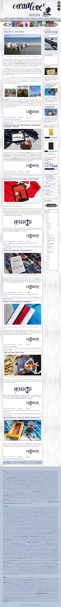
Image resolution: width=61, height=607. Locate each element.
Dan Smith (50, 522)
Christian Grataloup (21, 520)
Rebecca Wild (28, 560)
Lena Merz (37, 546)
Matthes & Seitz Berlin (26, 590)
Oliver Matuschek (40, 557)
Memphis (51, 487)
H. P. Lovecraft (28, 530)
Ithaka (16, 483)
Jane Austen (15, 534)
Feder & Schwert (47, 585)
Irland (49, 481)
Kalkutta (37, 483)
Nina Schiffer (11, 557)
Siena (48, 495)
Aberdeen (8, 472)
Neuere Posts (7, 462)
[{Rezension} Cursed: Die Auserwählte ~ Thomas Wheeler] (23, 236)
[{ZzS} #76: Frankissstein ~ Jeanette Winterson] (23, 287)
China (26, 476)
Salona (41, 494)
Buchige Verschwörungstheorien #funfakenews (18, 301)
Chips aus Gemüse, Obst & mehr (14, 352)
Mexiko (4, 488)
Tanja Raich (38, 569)
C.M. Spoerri (35, 517)
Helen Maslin (18, 532)
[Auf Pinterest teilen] (30, 117)
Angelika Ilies (14, 512)
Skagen (56, 495)
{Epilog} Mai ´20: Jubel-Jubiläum (14, 32)
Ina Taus (8, 533)
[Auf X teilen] (28, 117)
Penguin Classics (33, 591)
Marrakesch (33, 487)
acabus (10, 597)
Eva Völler (22, 528)
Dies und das (15, 458)
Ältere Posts (39, 462)
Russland (21, 494)
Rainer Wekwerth (14, 560)
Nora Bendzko (29, 557)
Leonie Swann (53, 546)
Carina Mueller (52, 517)
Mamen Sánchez (16, 549)
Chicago (19, 476)
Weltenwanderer (48, 186)
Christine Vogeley (18, 521)
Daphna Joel (18, 524)
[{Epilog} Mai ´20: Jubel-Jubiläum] (23, 112)
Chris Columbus (49, 518)
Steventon (28, 497)
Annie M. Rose (41, 513)
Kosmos (44, 589)
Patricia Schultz (26, 558)
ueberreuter (56, 600)
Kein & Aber (25, 275)
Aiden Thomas (21, 508)
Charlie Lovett (35, 518)
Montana (12, 488)
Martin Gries (29, 550)
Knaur (40, 589)
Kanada (41, 483)
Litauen (19, 485)
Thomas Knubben (38, 570)
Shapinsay (38, 495)
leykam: (20, 600)
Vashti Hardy (56, 571)
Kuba (33, 484)
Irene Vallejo (33, 533)
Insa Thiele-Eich (27, 533)
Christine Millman (9, 521)
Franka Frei (41, 529)
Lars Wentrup (50, 545)
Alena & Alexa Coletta (29, 508)
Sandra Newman (40, 563)
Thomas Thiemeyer (45, 570)
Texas (57, 497)
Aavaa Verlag (5, 579)
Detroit (8, 477)
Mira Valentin (21, 554)
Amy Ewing (34, 510)
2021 (47, 220)
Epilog (14, 119)
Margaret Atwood (47, 549)
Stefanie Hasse (45, 566)
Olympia (4, 491)
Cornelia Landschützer (27, 522)
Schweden (13, 495)
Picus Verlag (52, 591)
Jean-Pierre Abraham (50, 534)
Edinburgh (53, 477)
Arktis (49, 472)
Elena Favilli (25, 525)
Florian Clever (23, 529)
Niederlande (17, 489)
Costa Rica (40, 476)
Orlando (21, 491)
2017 (47, 264)
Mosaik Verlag (40, 590)
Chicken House (19, 582)
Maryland (46, 487)
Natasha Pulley (8, 556)
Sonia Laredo (11, 566)
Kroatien (30, 484)
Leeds (56, 484)
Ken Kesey (51, 542)
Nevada (55, 488)
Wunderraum (50, 596)
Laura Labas (6, 546)
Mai (47, 233)
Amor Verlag (18, 579)
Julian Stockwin (16, 540)
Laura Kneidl (55, 545)
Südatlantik (48, 497)
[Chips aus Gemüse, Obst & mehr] (23, 403)
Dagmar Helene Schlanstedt (36, 522)
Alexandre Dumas (41, 509)
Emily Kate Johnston (35, 526)
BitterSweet (27, 580)
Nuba (51, 489)
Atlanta (4, 473)
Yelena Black (54, 573)
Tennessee (53, 497)
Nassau (47, 488)
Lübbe (15, 590)
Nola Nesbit (24, 557)
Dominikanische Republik (25, 477)
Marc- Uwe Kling (40, 549)
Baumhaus (9, 580)
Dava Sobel (33, 524)
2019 (47, 261)
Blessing (38, 580)
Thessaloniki (10, 498)
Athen (56, 472)
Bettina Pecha (56, 516)
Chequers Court (14, 476)
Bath (40, 473)
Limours (12, 485)
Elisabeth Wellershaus (37, 525)
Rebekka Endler (36, 560)
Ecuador (48, 477)
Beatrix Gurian (22, 516)
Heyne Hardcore (24, 587)
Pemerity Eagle (43, 558)
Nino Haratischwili (18, 557)
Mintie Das (15, 554)
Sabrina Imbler (18, 563)
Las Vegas (45, 484)
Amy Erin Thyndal (27, 510)
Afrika (16, 472)
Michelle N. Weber (47, 553)
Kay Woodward (45, 542)
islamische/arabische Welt (9, 503)
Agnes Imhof (16, 508)
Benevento (21, 580)
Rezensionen (32, 243)
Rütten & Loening (25, 593)
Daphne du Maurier (25, 524)
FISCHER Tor (23, 243)
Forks (43, 479)
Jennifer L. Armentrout (29, 536)
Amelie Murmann (18, 510)
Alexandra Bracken (6, 509)
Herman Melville (35, 532)
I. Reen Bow (52, 532)
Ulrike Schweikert (39, 571)
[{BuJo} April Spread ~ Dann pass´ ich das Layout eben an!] (23, 451)
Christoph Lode (26, 521)
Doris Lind (9, 525)
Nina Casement (5, 557)
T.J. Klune (15, 569)
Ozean (35, 491)
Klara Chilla (18, 545)
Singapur (52, 495)
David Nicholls (44, 524)
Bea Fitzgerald (16, 516)
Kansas (46, 483)
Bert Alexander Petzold (37, 516)
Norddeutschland (26, 489)
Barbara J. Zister (9, 516)
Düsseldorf (44, 477)
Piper (57, 591)
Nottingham (47, 489)
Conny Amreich (54, 521)
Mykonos (34, 488)
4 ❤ (7, 410)
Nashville (43, 488)
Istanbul (7, 483)
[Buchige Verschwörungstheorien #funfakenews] (23, 339)
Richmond (8, 494)
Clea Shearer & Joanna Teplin (46, 521)
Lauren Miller (24, 546)
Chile (23, 476)
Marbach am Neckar (17, 487)
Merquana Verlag (34, 590)
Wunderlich (45, 596)
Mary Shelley (13, 552)
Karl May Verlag (12, 589)
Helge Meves (29, 532)
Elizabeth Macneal (44, 525)
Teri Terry (31, 570)
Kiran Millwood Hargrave (11, 545)
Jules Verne (41, 539)
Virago (7, 596)
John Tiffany (49, 538)
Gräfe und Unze (36, 586)
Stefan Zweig (39, 566)
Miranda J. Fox (27, 554)
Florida (37, 479)
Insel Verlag (54, 587)
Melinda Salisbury (13, 553)
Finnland (28, 479)
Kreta (26, 484)
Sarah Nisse (6, 565)
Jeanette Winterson (18, 275)
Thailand (5, 498)
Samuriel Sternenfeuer (25, 563)
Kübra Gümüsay (25, 545)
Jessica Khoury (9, 538)
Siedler (49, 593)
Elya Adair (18, 526)
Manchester (4, 487)
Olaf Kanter (35, 557)
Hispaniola (10, 481)
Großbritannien (22, 480)
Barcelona (33, 473)
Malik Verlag (19, 590)
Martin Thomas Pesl (46, 550)
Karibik (50, 483)
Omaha (8, 491)
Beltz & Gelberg (15, 580)
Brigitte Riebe (18, 517)
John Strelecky (43, 538)
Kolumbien (16, 484)
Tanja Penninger (31, 569)
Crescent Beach (46, 476)
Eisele (56, 583)
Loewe (5, 590)
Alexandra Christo (13, 509)
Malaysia (50, 485)
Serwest (31, 495)
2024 (47, 216)
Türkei (56, 498)
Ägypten (19, 503)
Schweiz (18, 495)
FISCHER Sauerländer (27, 585)
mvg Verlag (36, 600)
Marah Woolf (34, 549)
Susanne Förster (35, 567)
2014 (47, 268)
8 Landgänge (20, 408)
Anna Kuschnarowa (53, 512)
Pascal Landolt (9, 558)
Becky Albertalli (29, 516)
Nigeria (21, 489)
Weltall (9, 501)
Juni (47, 232)
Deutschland (13, 477)
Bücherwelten (9, 119)
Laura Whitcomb (12, 546)
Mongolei (8, 488)
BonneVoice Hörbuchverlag (53, 580)
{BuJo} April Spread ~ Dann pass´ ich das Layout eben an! (22, 417)
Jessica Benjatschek (51, 536)
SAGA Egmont (32, 593)
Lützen (38, 485)
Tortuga (26, 498)
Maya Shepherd (5, 553)
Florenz (32, 479)
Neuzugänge (18, 119)
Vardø (29, 500)
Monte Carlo (17, 488)
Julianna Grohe (30, 540)
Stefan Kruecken (32, 566)
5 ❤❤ (10, 243)
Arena (39, 579)
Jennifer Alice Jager (17, 536)
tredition (52, 600)
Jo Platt (23, 538)
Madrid (42, 485)
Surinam (35, 497)
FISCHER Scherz (35, 585)
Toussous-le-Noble (31, 498)
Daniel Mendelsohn (6, 524)
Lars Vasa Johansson (43, 545)
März (47, 256)
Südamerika (43, 497)
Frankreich (48, 479)
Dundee (34, 477)
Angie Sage (20, 512)
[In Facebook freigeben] (29, 117)
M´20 (28, 243)
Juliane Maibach (23, 540)
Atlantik (8, 473)
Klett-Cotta (36, 589)
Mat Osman (38, 552)
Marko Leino (24, 550)
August (48, 229)
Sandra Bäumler (34, 563)
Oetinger (46, 590)
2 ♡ (7, 243)
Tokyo (14, 498)
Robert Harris (13, 562)
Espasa (12, 585)
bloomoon (51, 597)
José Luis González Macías (21, 539)
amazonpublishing (15, 597)
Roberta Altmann (20, 562)
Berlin (55, 473)
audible (26, 597)
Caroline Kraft (23, 518)
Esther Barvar (5, 528)
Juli (47, 230)
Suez (32, 497)
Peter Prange (49, 558)
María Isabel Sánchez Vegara (30, 552)
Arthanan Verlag (46, 579)
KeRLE (18, 589)
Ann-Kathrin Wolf (38, 512)
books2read (56, 597)
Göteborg (33, 480)
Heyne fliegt (30, 587)
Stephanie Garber (6, 567)
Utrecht (17, 500)
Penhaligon (47, 591)
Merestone (55, 487)
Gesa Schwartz (5, 530)
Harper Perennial (14, 587)
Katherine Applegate (22, 542)
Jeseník (27, 483)
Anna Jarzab (46, 512)
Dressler (25, 583)
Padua (41, 491)
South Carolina (5, 497)
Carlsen (5, 582)
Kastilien (4, 484)
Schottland (6, 495)
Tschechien (51, 498)
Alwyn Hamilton (10, 510)
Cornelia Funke (20, 522)
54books (47, 182)
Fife (24, 479)
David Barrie (38, 524)
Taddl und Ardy (20, 569)
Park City (53, 491)
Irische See (44, 481)
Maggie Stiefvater (9, 549)
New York (10, 489)
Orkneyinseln (16, 491)
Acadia (13, 472)
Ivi (57, 587)
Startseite (23, 462)
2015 (47, 267)
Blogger (38, 604)
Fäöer (53, 479)
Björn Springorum (7, 517)
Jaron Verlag (6, 589)
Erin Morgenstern (48, 526)
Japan (23, 483)
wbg (5, 602)
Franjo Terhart (36, 529)
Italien (11, 483)
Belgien (47, 473)
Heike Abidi (5, 532)
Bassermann (31, 376)
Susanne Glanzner (43, 567)
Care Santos (45, 517)
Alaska (20, 472)
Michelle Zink (54, 553)
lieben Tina (34, 381)
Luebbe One (10, 590)
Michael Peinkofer (33, 553)
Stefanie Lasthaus (54, 566)
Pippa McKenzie (5, 560)
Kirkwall (11, 484)
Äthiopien (24, 503)
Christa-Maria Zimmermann (13, 520)
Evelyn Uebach (35, 528)
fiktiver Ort (51, 502)
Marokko (28, 487)
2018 (47, 262)
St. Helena (23, 497)
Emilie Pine (28, 526)
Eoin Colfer (41, 526)
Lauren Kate (18, 546)
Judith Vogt (36, 539)
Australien (18, 473)
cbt (22, 598)
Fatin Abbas (56, 528)
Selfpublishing (40, 593)
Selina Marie (17, 565)
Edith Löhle (20, 525)
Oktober (48, 226)
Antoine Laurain (55, 513)
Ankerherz (34, 579)
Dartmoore (55, 476)
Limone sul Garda (6, 485)
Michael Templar (40, 553)
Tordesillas (22, 498)
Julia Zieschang (9, 540)
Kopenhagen (21, 484)
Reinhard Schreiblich (44, 560)
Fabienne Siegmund (49, 528)
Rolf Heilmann (26, 562)
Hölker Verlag (48, 587)
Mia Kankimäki (20, 553)
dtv (30, 598)
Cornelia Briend (13, 522)
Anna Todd (17, 513)
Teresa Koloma (11, 570)
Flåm (40, 479)
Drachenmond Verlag (13, 583)
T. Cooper (10, 569)
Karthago (55, 483)
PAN (10, 591)
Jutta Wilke (42, 540)
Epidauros (13, 479)
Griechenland (14, 480)
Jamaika (19, 483)
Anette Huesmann (8, 512)
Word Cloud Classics (29, 596)
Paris (48, 491)
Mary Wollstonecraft (20, 552)
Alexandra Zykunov (34, 509)
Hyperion (43, 587)
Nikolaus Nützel (42, 556)
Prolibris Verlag (6, 593)
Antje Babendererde (48, 513)
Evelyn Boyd (28, 528)
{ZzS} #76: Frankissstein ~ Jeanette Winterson (18, 250)
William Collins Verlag (20, 596)
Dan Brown (45, 522)
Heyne (19, 587)
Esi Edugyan (55, 526)
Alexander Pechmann (38, 508)
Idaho (26, 481)
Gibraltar (4, 480)
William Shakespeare (35, 573)
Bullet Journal (9, 458)
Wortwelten (27, 173)
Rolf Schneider (32, 562)
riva (40, 600)
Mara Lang (28, 549)
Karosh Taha (53, 540)
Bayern (43, 473)
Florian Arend (17, 529)
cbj (13, 598)
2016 (47, 265)
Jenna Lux (9, 536)
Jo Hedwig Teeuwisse (16, 538)
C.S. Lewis (40, 517)
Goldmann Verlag (25, 586)
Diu (18, 477)
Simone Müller (51, 565)
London (27, 485)
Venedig (32, 500)
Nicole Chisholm (34, 556)
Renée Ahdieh (51, 560)
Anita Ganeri (31, 512)
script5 (48, 600)
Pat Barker (14, 558)
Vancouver (25, 500)
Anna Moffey (5, 513)
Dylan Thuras (15, 525)
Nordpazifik (37, 489)
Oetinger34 (52, 590)
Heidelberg (55, 480)
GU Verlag (13, 586)
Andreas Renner (51, 510)
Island (53, 481)
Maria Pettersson (6, 550)
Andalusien (39, 472)
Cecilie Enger (28, 518)
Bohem (46, 580)
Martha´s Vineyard (39, 487)
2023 (47, 217)
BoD (43, 580)
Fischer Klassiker (54, 585)
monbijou (31, 600)
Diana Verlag (56, 582)
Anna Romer (12, 513)
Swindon (39, 497)
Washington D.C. (54, 500)
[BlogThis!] (27, 117)
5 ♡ (9, 410)
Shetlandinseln (44, 495)
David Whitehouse (51, 524)
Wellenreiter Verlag (12, 596)
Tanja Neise (25, 569)
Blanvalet (34, 580)
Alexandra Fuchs (27, 509)
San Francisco (51, 494)
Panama (45, 491)
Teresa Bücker (6, 570)
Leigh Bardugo (31, 546)
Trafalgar (37, 498)
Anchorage (34, 472)
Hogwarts (14, 481)
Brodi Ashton (25, 517)
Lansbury (40, 484)
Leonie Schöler (47, 546)
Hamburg (38, 480)
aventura (42, 597)
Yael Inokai (49, 573)
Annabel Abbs (22, 513)
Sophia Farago (18, 566)
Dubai (31, 477)
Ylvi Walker (5, 574)
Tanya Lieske (56, 569)
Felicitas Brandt (6, 529)
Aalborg (4, 472)
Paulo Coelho (37, 558)
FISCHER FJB (17, 585)
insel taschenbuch (14, 600)
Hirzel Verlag (37, 587)
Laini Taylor (31, 545)
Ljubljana (22, 485)
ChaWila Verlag (13, 582)
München (38, 488)
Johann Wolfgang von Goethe (35, 538)
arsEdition (21, 597)
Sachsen (29, 494)
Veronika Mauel (6, 573)
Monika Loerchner (43, 554)
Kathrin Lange (30, 542)
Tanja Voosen (43, 569)
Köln (36, 484)
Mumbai (30, 488)
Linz (15, 485)
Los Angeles (34, 485)
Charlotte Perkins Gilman (42, 518)
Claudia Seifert (37, 521)
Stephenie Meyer (21, 567)
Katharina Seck (14, 542)
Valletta (21, 500)
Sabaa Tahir (7, 563)
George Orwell (54, 529)
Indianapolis (30, 481)
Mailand (46, 485)
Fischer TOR (22, 203)
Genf (56, 479)
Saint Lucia (33, 494)
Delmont (4, 477)
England (19, 243)
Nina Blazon (54, 556)
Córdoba (51, 476)
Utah (14, 500)
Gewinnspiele (21, 173)
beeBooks (46, 597)
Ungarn (10, 500)
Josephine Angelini (6, 539)
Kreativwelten (21, 458)
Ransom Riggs (22, 560)
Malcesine (55, 485)
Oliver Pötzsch (47, 557)
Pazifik (57, 491)
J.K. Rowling (47, 533)
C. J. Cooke (30, 517)
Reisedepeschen (18, 593)
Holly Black (41, 532)
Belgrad (51, 473)
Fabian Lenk (42, 528)
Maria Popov (12, 550)
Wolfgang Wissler (43, 573)
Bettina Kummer (50, 516)
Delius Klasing (50, 582)
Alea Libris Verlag (11, 579)
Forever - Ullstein (6, 586)
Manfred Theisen (22, 549)
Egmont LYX (43, 583)
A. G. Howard (5, 508)
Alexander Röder (54, 508)
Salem (37, 494)
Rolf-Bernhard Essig (39, 562)
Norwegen (42, 489)
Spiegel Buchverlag (55, 593)
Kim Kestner (49, 544)
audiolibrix (31, 597)
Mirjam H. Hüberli (34, 554)
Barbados (27, 473)
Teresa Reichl (17, 570)
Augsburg (13, 473)
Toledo (18, 498)
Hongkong (19, 481)
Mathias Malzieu (44, 552)
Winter (8, 244)
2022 (47, 219)
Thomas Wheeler (16, 203)
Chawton (9, 476)
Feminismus (15, 294)
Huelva (23, 481)
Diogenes (5, 583)
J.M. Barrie (54, 533)
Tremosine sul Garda (43, 498)
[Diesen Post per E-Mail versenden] (26, 117)
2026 (47, 213)
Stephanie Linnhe (14, 567)
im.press (5, 600)
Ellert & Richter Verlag (6, 585)
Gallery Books (18, 586)
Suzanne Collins (51, 567)
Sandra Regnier (47, 563)
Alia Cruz (46, 509)
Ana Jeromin (39, 510)
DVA (37, 582)
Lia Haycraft (8, 547)
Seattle (27, 495)
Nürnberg (55, 489)
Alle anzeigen (55, 197)
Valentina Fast (48, 571)
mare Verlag (25, 600)
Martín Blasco (7, 552)
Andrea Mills (46, 510)
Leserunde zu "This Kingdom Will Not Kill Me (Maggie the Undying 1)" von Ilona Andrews (51, 179)
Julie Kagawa (36, 540)
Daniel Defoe (55, 522)
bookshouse (6, 598)
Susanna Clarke (29, 567)
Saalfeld (25, 494)
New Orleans (5, 489)
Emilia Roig (23, 526)
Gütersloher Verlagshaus (44, 586)
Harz (51, 480)
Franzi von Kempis (47, 529)
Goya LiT (31, 586)
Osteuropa (25, 491)
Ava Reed (41, 514)
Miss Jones (47, 190)
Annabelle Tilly (29, 513)
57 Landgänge (20, 171)
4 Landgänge (20, 292)
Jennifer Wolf (43, 536)
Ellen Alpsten (6, 526)
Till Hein (56, 570)
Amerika (24, 472)
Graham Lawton (17, 530)
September (48, 227)
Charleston (4, 476)
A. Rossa (10, 508)
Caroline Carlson (16, 518)
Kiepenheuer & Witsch (29, 589)
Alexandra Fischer (20, 509)
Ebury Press (38, 583)
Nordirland (32, 489)
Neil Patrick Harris (19, 556)
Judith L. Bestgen (30, 539)
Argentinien (44, 472)
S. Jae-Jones (53, 562)
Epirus (17, 479)
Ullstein (38, 594)
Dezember (48, 223)
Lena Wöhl (41, 546)
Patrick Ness (32, 558)
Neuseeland (51, 488)
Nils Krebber (48, 556)
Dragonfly (20, 583)
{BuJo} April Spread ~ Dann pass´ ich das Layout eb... (50, 252)
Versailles (41, 500)
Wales (48, 500)
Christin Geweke (49, 520)
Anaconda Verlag (28, 579)
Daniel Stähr (13, 524)
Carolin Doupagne (9, 518)
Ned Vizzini (13, 556)
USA (4, 500)
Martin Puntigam (34, 550)
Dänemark (39, 477)
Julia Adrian (47, 539)
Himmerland (5, 481)
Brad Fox (13, 517)
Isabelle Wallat (39, 533)
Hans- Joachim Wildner (53, 530)
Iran (41, 481)
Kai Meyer (47, 540)
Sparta (17, 497)
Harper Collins (7, 587)
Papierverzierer (25, 591)
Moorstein (25, 488)
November (48, 224)
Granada (9, 480)
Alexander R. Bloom (46, 508)
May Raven (49, 552)
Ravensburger (12, 593)
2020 (47, 222)
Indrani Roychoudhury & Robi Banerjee (17, 533)
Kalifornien (32, 483)
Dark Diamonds (43, 582)
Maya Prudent (55, 552)
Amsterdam (29, 472)
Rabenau (4, 494)
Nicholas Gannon (27, 556)
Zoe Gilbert (9, 574)
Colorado (30, 476)
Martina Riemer (54, 550)
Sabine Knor (13, 563)
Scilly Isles (23, 495)
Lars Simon (36, 545)
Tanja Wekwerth (50, 569)
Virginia (45, 500)
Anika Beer (25, 512)
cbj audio (18, 598)
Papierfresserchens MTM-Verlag (17, 591)
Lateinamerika (51, 484)
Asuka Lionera (28, 514)
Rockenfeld (13, 494)
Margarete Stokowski (55, 549)
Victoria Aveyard (13, 573)
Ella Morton (56, 525)
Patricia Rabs (19, 558)
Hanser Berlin (55, 586)
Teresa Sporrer (24, 570)
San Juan (56, 494)
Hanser (50, 586)
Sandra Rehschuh (55, 563)
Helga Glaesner (23, 532)
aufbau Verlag (36, 597)
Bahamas (23, 473)
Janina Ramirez (26, 534)
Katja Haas (40, 542)
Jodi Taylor (27, 538)
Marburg (23, 487)
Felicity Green (12, 529)
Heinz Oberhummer (12, 532)
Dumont (33, 583)
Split (19, 497)
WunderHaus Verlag (37, 596)
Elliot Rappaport (12, 526)
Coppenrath (26, 582)
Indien (35, 481)
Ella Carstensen (51, 525)
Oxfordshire (30, 491)
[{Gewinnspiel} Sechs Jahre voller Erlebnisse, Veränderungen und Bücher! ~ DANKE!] (23, 166)
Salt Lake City (45, 494)
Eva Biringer (11, 528)
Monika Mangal (51, 554)
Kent (7, 484)
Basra (37, 473)
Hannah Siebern (34, 530)
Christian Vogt (35, 520)
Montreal (21, 488)
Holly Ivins (46, 532)
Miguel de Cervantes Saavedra (7, 554)
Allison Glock (52, 509)
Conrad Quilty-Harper (6, 522)
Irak (38, 481)
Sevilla (35, 495)
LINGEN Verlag (50, 589)
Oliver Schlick (52, 557)
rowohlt (44, 600)
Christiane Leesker (42, 520)
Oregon (11, 491)
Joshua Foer (14, 539)
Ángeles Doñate (14, 574)
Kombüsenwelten (25, 410)
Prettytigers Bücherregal (50, 177)
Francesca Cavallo (30, 529)
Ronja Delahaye (46, 562)
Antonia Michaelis (21, 514)
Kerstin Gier (15, 544)
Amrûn (22, 579)
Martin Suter (40, 550)
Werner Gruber (28, 573)
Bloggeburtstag (10, 173)
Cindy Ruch (32, 521)
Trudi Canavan (31, 571)
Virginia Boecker (21, 573)
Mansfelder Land (10, 487)
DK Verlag (33, 582)
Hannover (47, 480)
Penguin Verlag (40, 591)
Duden (29, 583)
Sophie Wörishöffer (25, 566)
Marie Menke (17, 550)
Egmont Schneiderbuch (50, 583)
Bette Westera (44, 516)
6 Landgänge (20, 241)
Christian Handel (29, 520)
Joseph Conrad (54, 538)
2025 (47, 214)
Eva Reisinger (16, 528)
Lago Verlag (56, 589)
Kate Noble (9, 542)
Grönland (28, 480)
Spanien (11, 497)
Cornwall (35, 476)
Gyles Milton (23, 530)
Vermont (37, 500)
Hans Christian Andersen (42, 530)
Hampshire (43, 480)
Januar (48, 259)
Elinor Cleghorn (30, 525)
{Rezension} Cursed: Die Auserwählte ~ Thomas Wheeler (21, 179)
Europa (21, 479)
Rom (17, 494)
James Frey (8, 534)
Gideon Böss (12, 530)
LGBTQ (32, 294)
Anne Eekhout (35, 513)
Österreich (29, 503)
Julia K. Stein (53, 539)
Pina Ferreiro (54, 558)
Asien (53, 472)
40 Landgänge (20, 117)
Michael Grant (26, 553)
